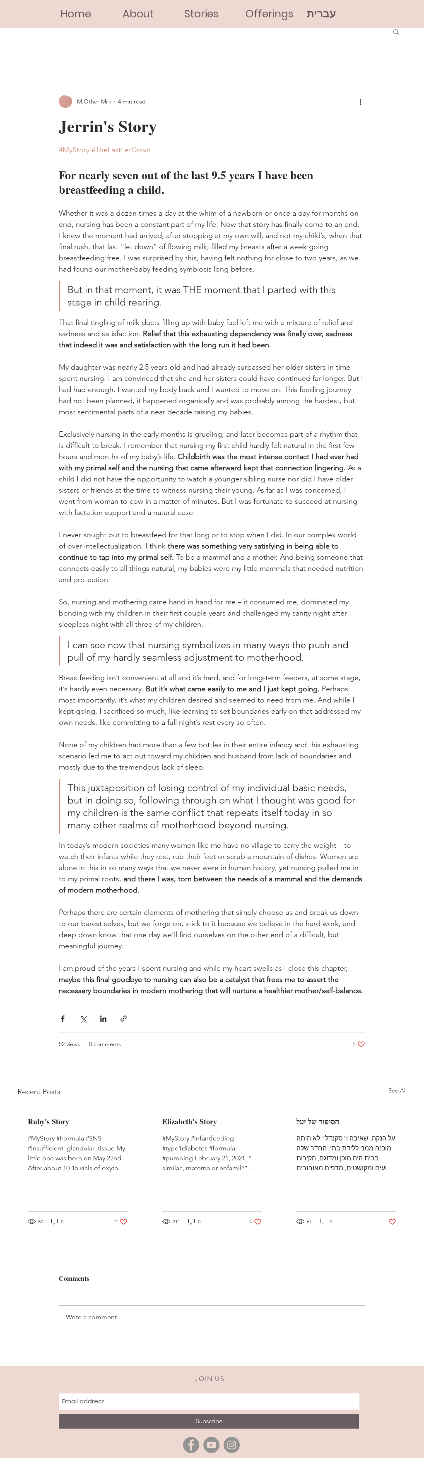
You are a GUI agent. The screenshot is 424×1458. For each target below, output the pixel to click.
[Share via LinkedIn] (103, 1019)
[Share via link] (124, 1019)
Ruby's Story (48, 1121)
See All (397, 1090)
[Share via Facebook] (63, 1019)
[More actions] (360, 101)
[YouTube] (211, 1445)
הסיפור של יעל (317, 1121)
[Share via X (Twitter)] (83, 1019)
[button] (396, 31)
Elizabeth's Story (189, 1121)
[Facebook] (191, 1445)
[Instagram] (232, 1445)
